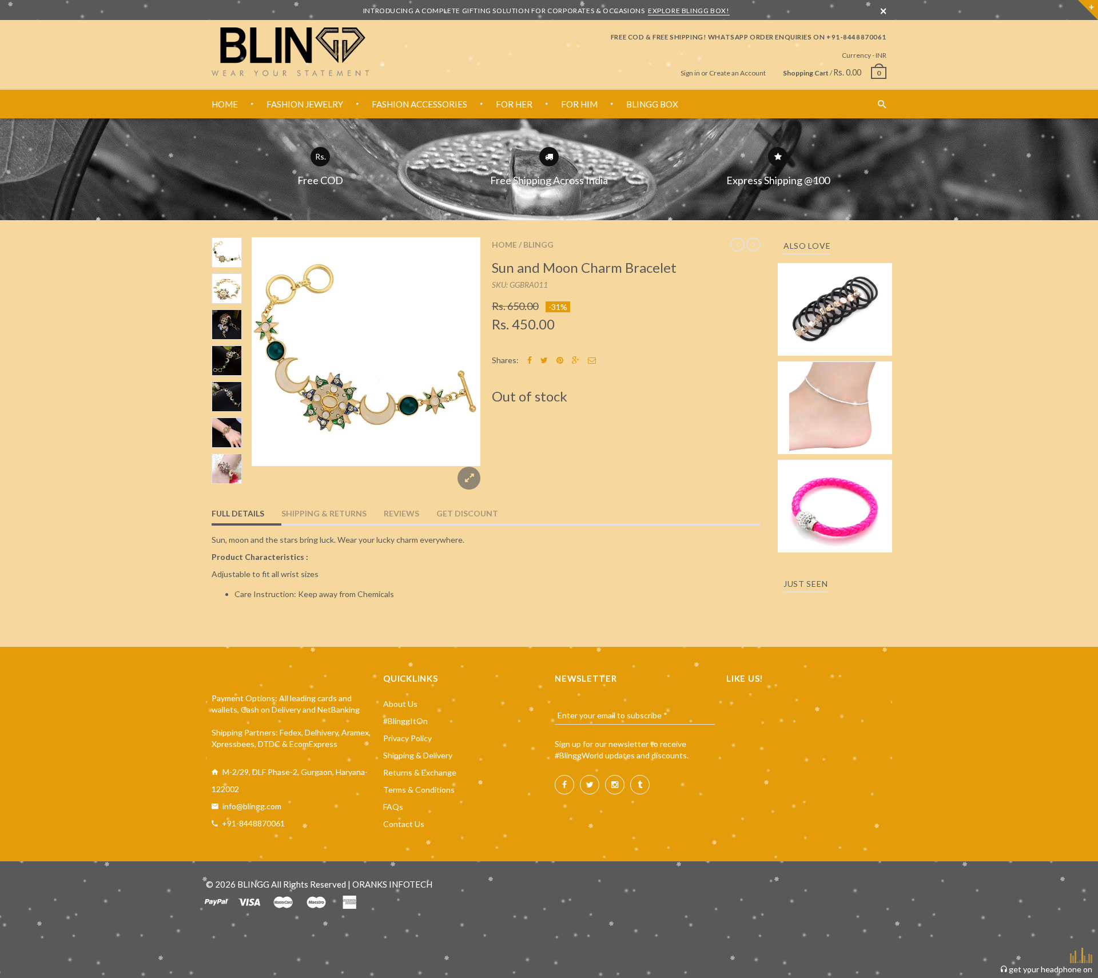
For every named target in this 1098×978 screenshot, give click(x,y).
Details (838, 343)
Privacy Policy (407, 738)
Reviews (401, 513)
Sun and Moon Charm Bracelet (584, 267)
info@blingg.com (251, 806)
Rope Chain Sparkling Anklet (835, 404)
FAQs (393, 807)
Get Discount (467, 513)
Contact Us (403, 824)
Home (504, 244)
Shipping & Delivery (417, 755)
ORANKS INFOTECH (392, 884)
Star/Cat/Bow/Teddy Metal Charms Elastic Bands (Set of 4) (835, 293)
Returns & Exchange (419, 772)
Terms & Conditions (419, 789)
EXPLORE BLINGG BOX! (688, 10)
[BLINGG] (290, 51)
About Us (400, 704)
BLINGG (538, 244)
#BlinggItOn (405, 721)
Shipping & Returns (324, 513)
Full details (238, 513)
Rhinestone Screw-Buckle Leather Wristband (835, 495)
